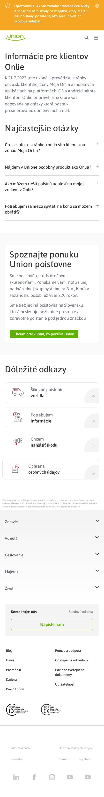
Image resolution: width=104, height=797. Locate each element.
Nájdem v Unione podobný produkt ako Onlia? (48, 167)
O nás (10, 660)
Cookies (63, 759)
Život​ (9, 588)
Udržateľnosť (64, 684)
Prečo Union (15, 689)
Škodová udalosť (81, 612)
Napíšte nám (52, 624)
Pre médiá (13, 670)
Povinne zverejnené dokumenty (69, 672)
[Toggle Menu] (96, 37)
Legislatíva (85, 759)
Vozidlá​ (11, 538)
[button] (52, 148)
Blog (9, 650)
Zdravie (11, 522)
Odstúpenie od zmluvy (71, 660)
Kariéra (11, 679)
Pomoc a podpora (68, 650)
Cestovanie (14, 555)
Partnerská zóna (20, 748)
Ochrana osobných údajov (75, 748)
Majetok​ (11, 571)
